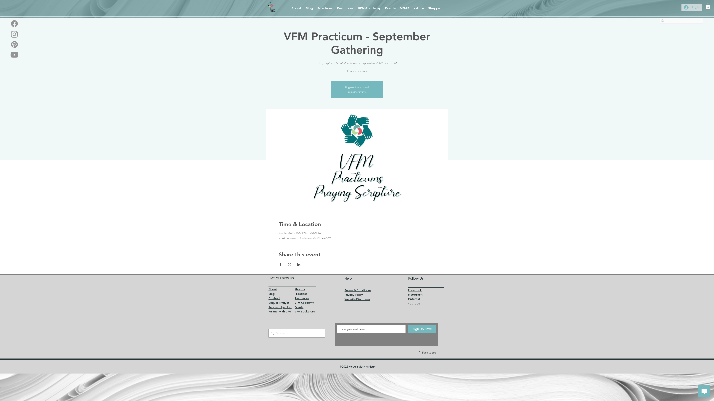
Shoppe (300, 289)
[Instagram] (14, 34)
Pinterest (414, 299)
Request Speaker (280, 307)
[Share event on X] (289, 264)
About (272, 289)
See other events (357, 91)
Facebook (415, 290)
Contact (274, 298)
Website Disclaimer (357, 299)
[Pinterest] (14, 44)
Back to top (429, 352)
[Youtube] (14, 54)
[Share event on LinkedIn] (298, 264)
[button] (708, 6)
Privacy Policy (354, 295)
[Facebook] (14, 23)
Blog (271, 294)
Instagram (415, 294)
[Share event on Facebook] (280, 264)
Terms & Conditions (358, 290)
